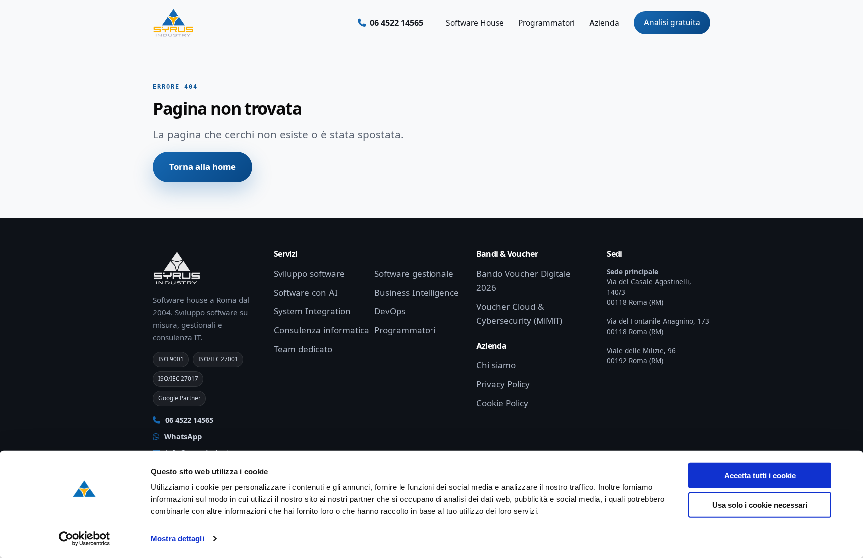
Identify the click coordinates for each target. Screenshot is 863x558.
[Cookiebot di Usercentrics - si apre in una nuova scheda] (84, 538)
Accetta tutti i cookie (760, 475)
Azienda (604, 23)
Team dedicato (303, 349)
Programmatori (546, 23)
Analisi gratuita (672, 22)
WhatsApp (182, 436)
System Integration (312, 311)
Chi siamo (496, 365)
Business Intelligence (416, 293)
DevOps (389, 311)
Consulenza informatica (321, 330)
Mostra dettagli (177, 538)
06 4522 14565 (188, 420)
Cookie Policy (502, 403)
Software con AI (306, 293)
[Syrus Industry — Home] (173, 23)
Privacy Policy (503, 384)
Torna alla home (202, 167)
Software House (475, 23)
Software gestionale (413, 274)
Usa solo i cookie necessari (759, 504)
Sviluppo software (309, 274)
